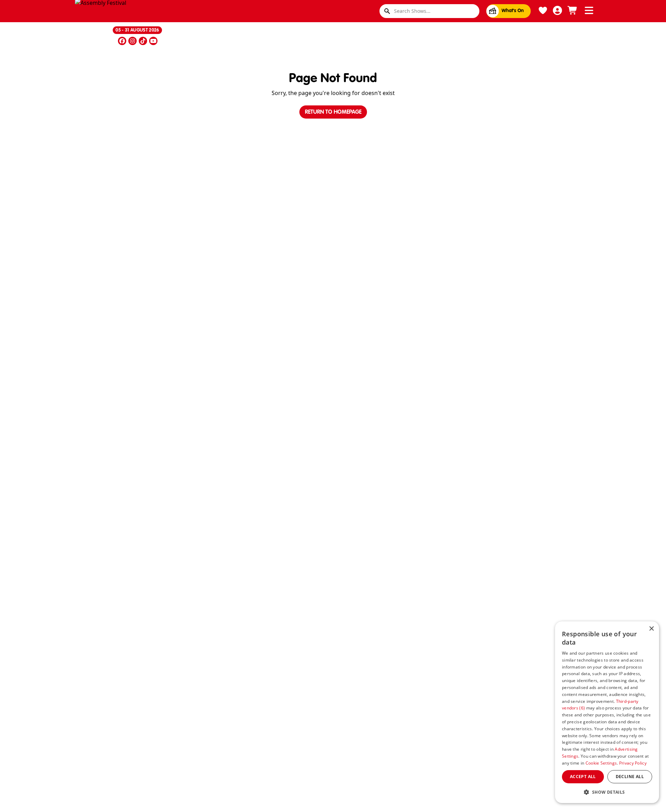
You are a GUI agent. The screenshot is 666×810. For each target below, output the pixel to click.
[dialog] (607, 712)
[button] (607, 792)
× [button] (651, 628)
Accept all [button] (583, 776)
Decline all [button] (630, 776)
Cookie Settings (601, 763)
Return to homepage (333, 112)
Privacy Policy (633, 763)
